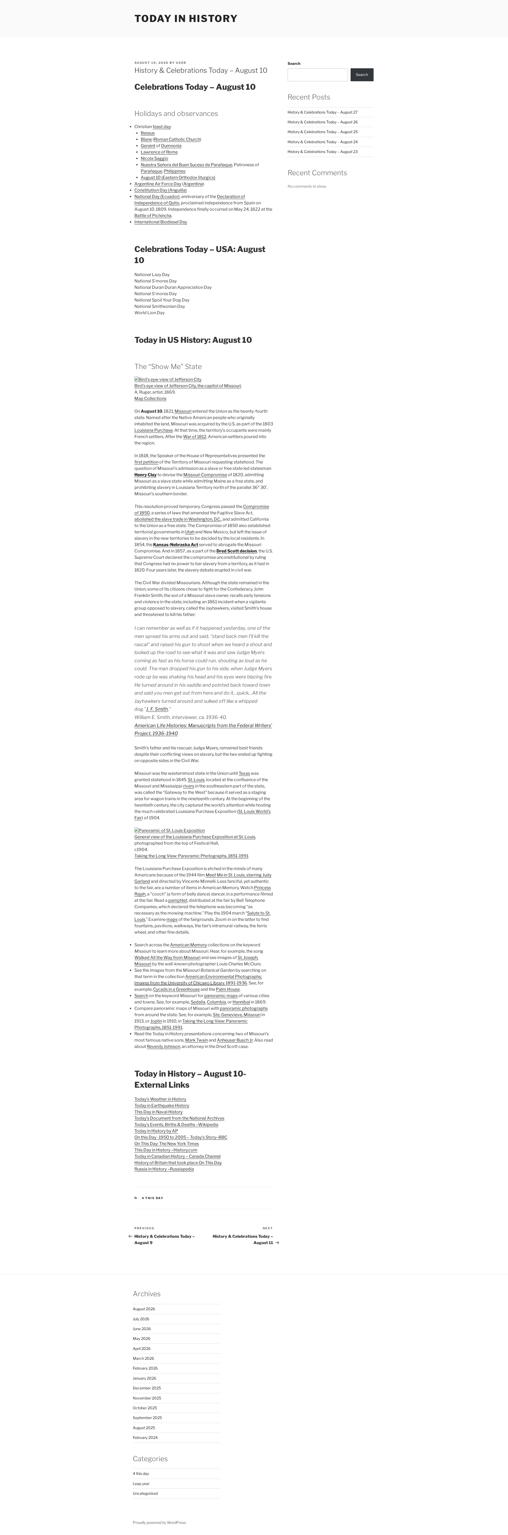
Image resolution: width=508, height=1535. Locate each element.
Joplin (156, 1021)
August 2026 (144, 1309)
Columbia (216, 1002)
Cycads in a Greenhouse (176, 989)
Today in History (186, 18)
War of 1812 (194, 436)
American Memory (188, 944)
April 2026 (142, 1348)
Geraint (148, 145)
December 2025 (147, 1388)
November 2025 (147, 1398)
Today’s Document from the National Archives (179, 1118)
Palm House (228, 989)
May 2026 (141, 1338)
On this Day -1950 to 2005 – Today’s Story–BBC (180, 1137)
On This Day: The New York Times (166, 1143)
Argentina (193, 183)
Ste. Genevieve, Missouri (237, 1014)
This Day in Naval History (158, 1111)
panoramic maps (221, 995)
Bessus (148, 133)
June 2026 (142, 1328)
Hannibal (241, 1002)
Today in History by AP (156, 1130)
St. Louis (196, 779)
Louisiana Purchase (153, 430)
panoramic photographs (244, 1008)
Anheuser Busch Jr (235, 1040)
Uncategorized (145, 1493)
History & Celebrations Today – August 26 (323, 122)
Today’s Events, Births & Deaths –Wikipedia (176, 1124)
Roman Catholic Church (177, 139)
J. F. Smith (157, 709)
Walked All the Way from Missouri (167, 957)
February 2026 (145, 1368)
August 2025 (144, 1427)
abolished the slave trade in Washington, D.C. (177, 519)
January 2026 (144, 1378)
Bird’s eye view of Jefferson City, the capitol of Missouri (187, 385)
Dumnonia (171, 145)
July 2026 (141, 1319)
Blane (146, 139)
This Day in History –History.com (165, 1150)
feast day (162, 126)
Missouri (183, 411)
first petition (146, 462)
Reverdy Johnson (163, 1046)
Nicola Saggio (154, 158)
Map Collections (150, 398)
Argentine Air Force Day (157, 183)
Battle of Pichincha (152, 215)
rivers (188, 786)
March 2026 (143, 1358)
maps (172, 919)
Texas (244, 773)
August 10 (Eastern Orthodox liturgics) (178, 177)
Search (141, 995)
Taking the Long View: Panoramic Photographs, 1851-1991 (191, 855)
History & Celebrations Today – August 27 (322, 112)
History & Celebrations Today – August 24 (323, 141)
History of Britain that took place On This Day (178, 1162)
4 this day (153, 1198)
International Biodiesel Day (160, 221)
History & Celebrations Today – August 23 (323, 151)
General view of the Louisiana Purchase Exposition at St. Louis (194, 836)
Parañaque (151, 171)
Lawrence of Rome (159, 152)
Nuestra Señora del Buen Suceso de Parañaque (186, 164)
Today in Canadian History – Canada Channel (177, 1156)
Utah (189, 531)
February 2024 (145, 1437)
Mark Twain (196, 1040)
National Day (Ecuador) (157, 196)
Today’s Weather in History (160, 1099)
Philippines (174, 171)
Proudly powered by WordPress (159, 1522)
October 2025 (145, 1408)
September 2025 (147, 1417)
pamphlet (177, 900)
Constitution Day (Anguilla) (160, 190)
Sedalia (198, 1002)
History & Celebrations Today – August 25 (323, 131)
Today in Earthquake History (161, 1105)
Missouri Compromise (205, 474)
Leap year (141, 1483)
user (181, 63)
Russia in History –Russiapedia (164, 1169)
